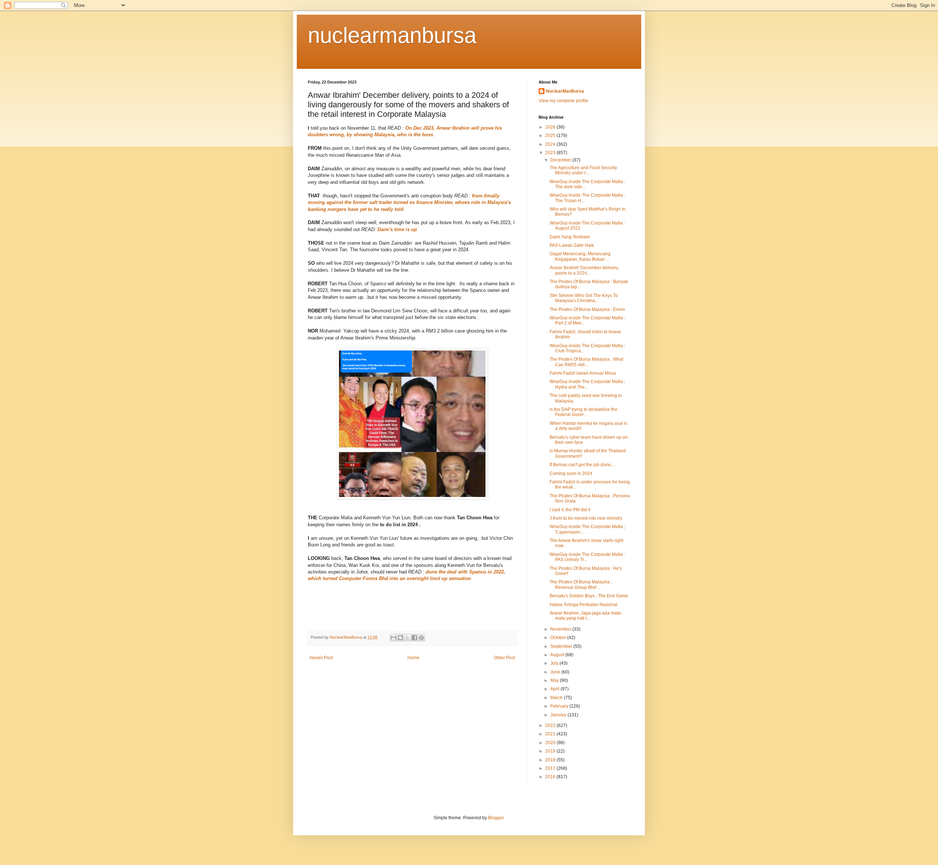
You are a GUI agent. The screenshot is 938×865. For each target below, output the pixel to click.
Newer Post (321, 657)
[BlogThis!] (400, 637)
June (555, 672)
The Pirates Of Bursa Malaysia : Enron (587, 309)
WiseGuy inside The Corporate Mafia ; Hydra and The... (587, 384)
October (558, 637)
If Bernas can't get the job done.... (582, 464)
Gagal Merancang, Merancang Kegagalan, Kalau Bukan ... (580, 256)
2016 (551, 776)
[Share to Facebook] (414, 637)
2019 (551, 751)
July (555, 663)
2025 (551, 135)
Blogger (495, 817)
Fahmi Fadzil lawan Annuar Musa (583, 373)
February (559, 706)
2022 (551, 725)
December (561, 160)
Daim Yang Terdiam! (570, 237)
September (561, 646)
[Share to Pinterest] (421, 637)
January (559, 714)
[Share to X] (407, 637)
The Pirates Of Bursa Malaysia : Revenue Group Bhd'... (581, 584)
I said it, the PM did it (570, 509)
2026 (551, 127)
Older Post (504, 657)
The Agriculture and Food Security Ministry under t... (583, 170)
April (555, 688)
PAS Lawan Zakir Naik (572, 245)
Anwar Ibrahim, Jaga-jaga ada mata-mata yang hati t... (586, 615)
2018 (551, 759)
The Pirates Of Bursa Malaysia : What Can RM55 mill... (586, 362)
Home (413, 657)
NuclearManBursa (565, 91)
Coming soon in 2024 (571, 473)
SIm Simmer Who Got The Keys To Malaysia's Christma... (584, 298)
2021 (551, 733)
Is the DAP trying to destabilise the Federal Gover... (583, 412)
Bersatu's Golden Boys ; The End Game (589, 595)
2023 (551, 152)
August (557, 654)
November (561, 629)
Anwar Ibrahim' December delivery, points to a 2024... (584, 270)
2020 (551, 742)
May (555, 680)
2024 (551, 144)
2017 (551, 768)
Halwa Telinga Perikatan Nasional (583, 604)
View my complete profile (563, 100)
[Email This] (393, 637)
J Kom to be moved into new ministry (586, 518)
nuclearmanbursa (392, 35)
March (557, 697)
